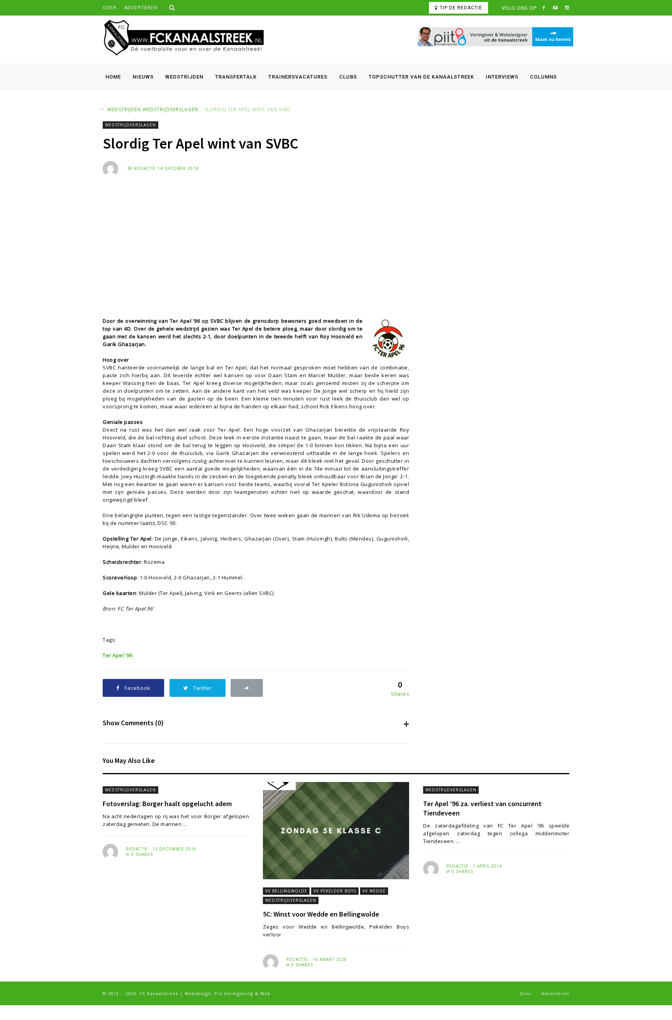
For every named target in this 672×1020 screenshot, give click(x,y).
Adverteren (141, 7)
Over (110, 7)
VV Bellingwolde (286, 891)
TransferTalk (236, 77)
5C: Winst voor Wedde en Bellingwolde (321, 914)
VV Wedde (374, 891)
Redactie (145, 168)
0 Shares (141, 854)
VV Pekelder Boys (334, 891)
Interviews (502, 77)
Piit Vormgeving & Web (242, 993)
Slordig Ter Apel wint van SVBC (248, 109)
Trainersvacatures (297, 77)
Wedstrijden (184, 77)
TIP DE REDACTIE (461, 7)
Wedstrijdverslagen (170, 109)
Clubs (348, 77)
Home (113, 77)
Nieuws (143, 77)
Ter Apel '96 (117, 655)
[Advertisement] (336, 234)
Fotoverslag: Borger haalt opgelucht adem (167, 803)
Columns (543, 77)
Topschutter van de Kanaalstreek (421, 77)
